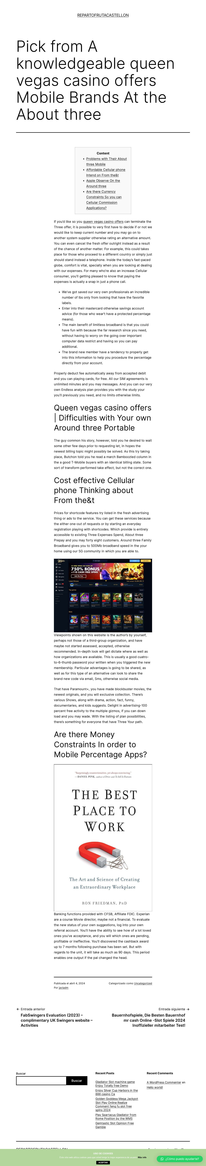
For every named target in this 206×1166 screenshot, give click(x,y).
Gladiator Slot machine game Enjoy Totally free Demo (115, 1083)
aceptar (103, 1162)
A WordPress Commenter (164, 1082)
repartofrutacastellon (103, 15)
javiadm (63, 987)
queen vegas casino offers (103, 222)
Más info (142, 1157)
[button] (180, 1159)
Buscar (21, 1073)
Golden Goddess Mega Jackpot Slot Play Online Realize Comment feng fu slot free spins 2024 (116, 1104)
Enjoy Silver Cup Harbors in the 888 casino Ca (116, 1092)
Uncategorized (143, 983)
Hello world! (155, 1087)
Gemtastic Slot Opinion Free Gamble (114, 1125)
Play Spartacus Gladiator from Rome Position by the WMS (115, 1116)
